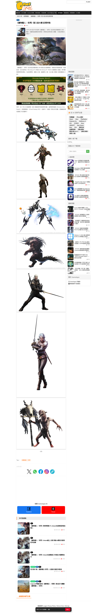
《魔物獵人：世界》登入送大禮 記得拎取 (41, 16)
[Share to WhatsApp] (35, 471)
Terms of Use (60, 606)
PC (31, 523)
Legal (45, 606)
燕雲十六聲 (72, 133)
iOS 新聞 (23, 12)
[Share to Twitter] (29, 471)
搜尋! (88, 2)
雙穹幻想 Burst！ (74, 131)
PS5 (37, 566)
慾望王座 (81, 127)
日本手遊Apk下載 (51, 12)
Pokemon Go (73, 121)
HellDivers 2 (82, 121)
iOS (70, 123)
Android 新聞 (30, 12)
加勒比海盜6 (84, 131)
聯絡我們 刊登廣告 (75, 283)
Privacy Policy (52, 606)
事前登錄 (37, 12)
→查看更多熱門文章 (24, 596)
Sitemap (67, 606)
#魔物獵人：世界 (26, 460)
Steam (71, 119)
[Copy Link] (52, 471)
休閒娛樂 (72, 12)
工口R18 (76, 123)
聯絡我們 (40, 606)
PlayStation (84, 119)
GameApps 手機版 (75, 281)
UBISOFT (72, 125)
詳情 (49, 609)
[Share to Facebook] (40, 471)
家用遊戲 (60, 12)
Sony (82, 123)
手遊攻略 (43, 12)
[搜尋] (87, 151)
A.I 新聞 (78, 12)
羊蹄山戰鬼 (81, 129)
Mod (70, 127)
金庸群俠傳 (72, 129)
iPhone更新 (80, 117)
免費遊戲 (71, 117)
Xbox (77, 119)
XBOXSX (33, 566)
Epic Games (80, 125)
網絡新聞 (66, 12)
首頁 (18, 12)
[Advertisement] (41, 489)
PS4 (18, 20)
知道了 (67, 609)
